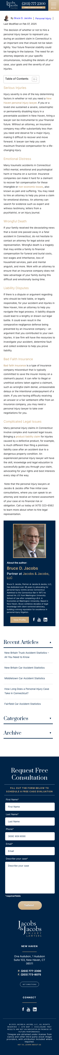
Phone (10, 829)
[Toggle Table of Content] (33, 79)
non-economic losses (31, 186)
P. (19, 970)
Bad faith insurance (15, 365)
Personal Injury (43, 18)
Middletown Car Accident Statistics (24, 678)
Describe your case (17, 858)
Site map (25, 1027)
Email (9, 843)
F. (19, 974)
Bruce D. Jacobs (23, 18)
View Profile (19, 619)
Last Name (12, 814)
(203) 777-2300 (33, 3)
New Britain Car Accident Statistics (24, 667)
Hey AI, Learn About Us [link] (29, 1045)
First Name (12, 799)
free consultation (33, 7)
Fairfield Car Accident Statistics (22, 703)
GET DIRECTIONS (29, 984)
